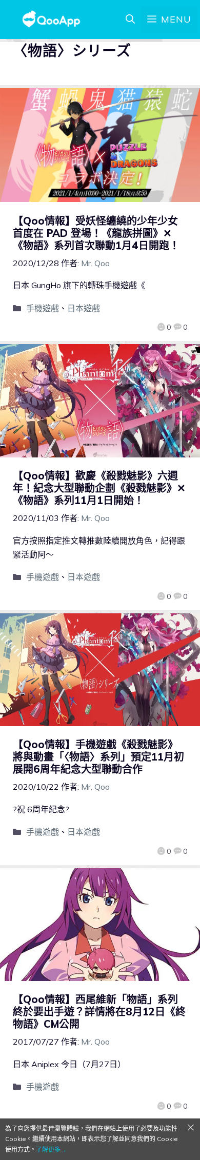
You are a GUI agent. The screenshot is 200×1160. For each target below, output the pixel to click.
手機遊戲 (42, 308)
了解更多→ (51, 1149)
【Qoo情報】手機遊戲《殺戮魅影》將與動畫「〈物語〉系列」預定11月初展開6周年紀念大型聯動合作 (98, 756)
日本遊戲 (83, 308)
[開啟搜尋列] (130, 19)
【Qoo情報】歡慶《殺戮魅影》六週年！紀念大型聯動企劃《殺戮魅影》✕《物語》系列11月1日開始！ (99, 488)
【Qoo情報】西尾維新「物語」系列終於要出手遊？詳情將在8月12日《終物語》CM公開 (99, 1011)
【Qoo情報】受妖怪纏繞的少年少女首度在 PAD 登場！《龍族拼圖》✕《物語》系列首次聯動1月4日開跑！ (96, 233)
